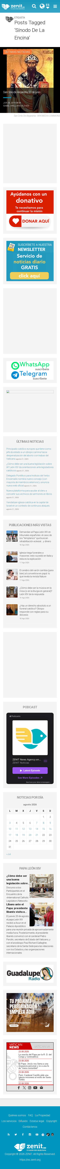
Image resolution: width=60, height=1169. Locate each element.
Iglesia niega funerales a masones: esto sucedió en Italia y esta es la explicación (36, 555)
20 (30, 835)
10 (10, 829)
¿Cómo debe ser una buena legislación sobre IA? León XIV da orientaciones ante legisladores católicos (30, 467)
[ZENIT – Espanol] (17, 6)
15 (43, 829)
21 (37, 835)
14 (37, 829)
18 (16, 835)
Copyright (51, 1121)
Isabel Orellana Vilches (16, 106)
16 (50, 829)
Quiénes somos (17, 1115)
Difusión (23, 1121)
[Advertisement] (30, 153)
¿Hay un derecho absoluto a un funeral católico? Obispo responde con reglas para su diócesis (35, 610)
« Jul (8, 854)
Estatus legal (37, 1121)
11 (16, 829)
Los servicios (9, 1121)
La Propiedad (42, 1115)
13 (30, 829)
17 (10, 835)
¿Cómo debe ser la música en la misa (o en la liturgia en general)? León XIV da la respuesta (36, 591)
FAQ (30, 1115)
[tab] (18, 1046)
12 (23, 829)
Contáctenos (30, 1126)
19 (23, 835)
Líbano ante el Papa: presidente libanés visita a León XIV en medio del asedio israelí (18, 912)
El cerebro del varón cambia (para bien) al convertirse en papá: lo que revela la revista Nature (36, 573)
